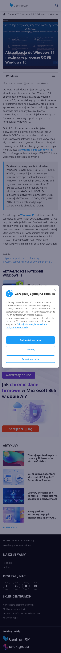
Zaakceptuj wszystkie (30, 340)
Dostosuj (30, 349)
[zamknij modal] (55, 289)
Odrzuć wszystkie (30, 359)
